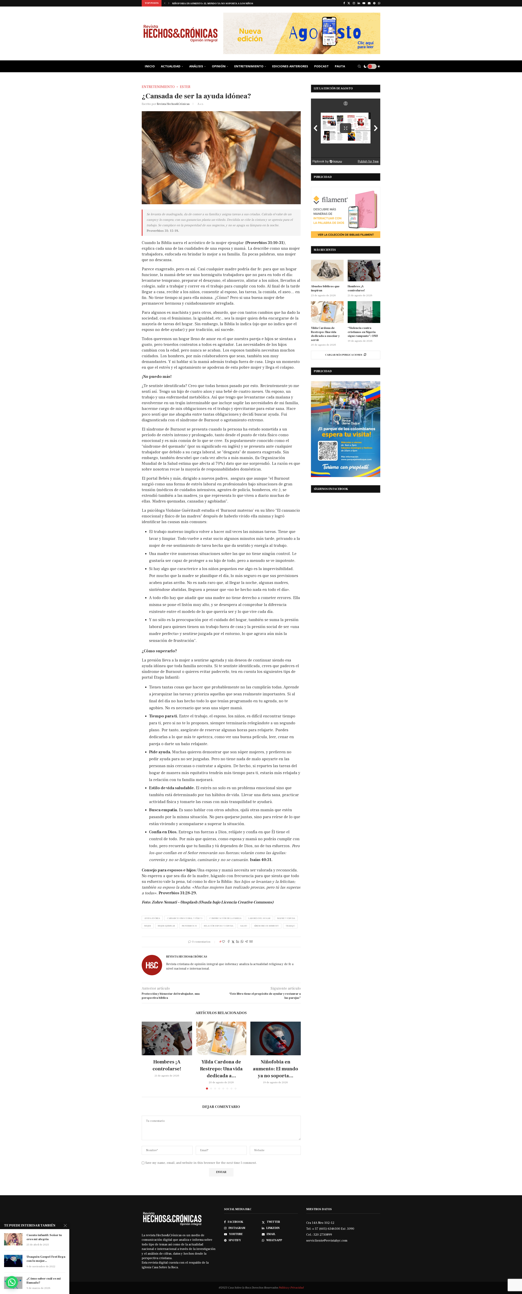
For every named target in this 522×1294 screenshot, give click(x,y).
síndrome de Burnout (266, 925)
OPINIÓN (219, 66)
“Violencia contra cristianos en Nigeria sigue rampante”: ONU (363, 332)
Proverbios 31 (189, 925)
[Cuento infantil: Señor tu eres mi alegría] (13, 1239)
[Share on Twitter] (233, 942)
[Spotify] (374, 3)
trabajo (290, 925)
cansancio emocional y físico (184, 918)
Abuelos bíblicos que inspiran (325, 288)
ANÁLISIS (196, 66)
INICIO (150, 66)
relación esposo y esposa (218, 925)
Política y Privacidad (291, 1288)
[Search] (359, 66)
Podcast (321, 66)
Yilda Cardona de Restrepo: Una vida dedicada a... (221, 1069)
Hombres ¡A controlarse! (356, 288)
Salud (243, 925)
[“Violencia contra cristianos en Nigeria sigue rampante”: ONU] (364, 312)
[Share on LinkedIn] (237, 942)
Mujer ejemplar (166, 925)
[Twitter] (348, 3)
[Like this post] (223, 942)
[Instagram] (354, 3)
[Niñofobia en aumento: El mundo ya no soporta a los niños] (275, 1038)
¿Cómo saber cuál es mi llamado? (44, 1281)
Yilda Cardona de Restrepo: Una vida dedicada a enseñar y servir (325, 334)
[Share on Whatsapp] (242, 942)
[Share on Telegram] (246, 942)
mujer (147, 925)
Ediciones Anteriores (290, 66)
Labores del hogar (259, 918)
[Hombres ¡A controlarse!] (167, 1038)
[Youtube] (364, 3)
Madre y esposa (286, 918)
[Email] (369, 3)
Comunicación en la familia (225, 918)
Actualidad (170, 66)
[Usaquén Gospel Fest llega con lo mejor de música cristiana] (13, 1261)
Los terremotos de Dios (188, 3)
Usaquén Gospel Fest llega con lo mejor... (46, 1259)
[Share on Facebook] (228, 942)
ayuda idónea (152, 918)
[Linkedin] (359, 3)
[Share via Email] (251, 942)
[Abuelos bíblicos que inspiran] (327, 271)
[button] (164, 3)
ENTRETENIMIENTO (248, 66)
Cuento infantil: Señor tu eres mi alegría (44, 1237)
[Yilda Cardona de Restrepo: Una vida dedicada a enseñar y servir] (221, 1038)
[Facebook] (344, 3)
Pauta (340, 66)
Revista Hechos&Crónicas (173, 104)
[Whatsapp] (379, 3)
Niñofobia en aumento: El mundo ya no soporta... (275, 1069)
